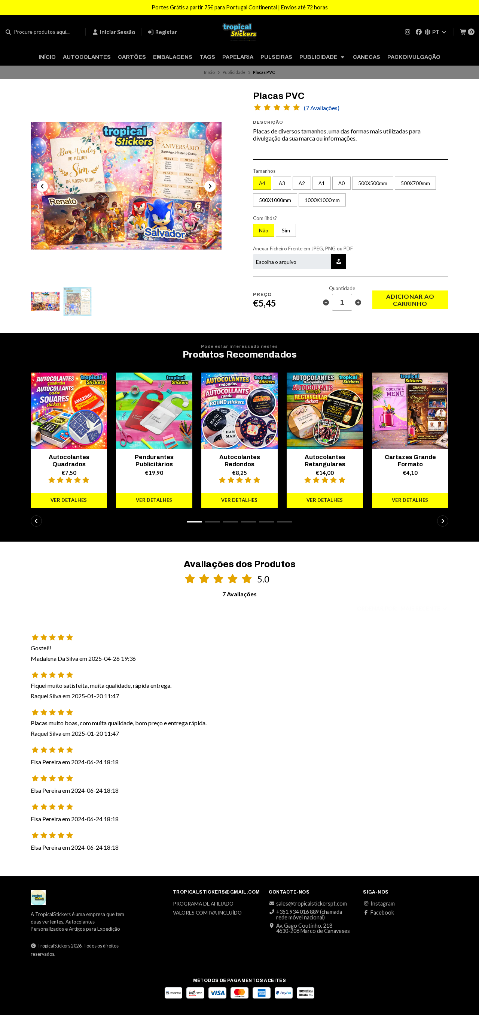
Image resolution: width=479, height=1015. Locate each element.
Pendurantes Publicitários (154, 460)
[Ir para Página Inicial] (239, 31)
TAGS (207, 57)
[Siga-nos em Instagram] (407, 31)
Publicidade (319, 57)
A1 (321, 183)
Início (47, 57)
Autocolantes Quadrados (69, 460)
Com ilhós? (265, 218)
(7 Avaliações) (321, 108)
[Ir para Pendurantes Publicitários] (154, 411)
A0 (341, 183)
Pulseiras (276, 57)
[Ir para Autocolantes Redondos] (239, 411)
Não (263, 231)
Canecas (366, 57)
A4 (262, 183)
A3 (282, 183)
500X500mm (372, 183)
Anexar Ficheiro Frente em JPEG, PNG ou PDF (303, 248)
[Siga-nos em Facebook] (418, 31)
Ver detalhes (69, 500)
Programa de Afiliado (203, 904)
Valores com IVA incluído (207, 913)
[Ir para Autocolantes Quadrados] (69, 411)
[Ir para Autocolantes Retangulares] (325, 411)
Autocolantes (87, 57)
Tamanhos (264, 171)
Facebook (382, 912)
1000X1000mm (322, 200)
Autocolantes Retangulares (325, 460)
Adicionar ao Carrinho (410, 300)
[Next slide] (210, 186)
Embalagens (172, 57)
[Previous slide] (42, 186)
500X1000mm (275, 200)
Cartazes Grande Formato (410, 460)
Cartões (132, 57)
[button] (194, 521)
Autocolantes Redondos (239, 460)
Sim (286, 231)
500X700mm (415, 183)
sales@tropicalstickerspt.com (311, 903)
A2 (302, 183)
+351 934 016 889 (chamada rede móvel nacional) (309, 914)
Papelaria (237, 57)
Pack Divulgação (413, 57)
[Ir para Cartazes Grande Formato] (410, 411)
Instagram (382, 903)
